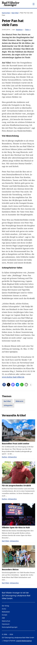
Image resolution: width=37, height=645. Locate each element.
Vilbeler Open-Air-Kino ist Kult (16, 527)
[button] (4, 384)
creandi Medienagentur (24, 641)
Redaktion (19, 30)
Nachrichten (6, 13)
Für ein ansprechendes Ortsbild (16, 485)
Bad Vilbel (15, 13)
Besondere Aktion (10, 569)
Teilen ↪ (28, 30)
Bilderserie (19, 401)
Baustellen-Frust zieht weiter (15, 443)
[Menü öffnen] (33, 4)
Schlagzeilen (8, 405)
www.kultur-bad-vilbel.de (13, 377)
